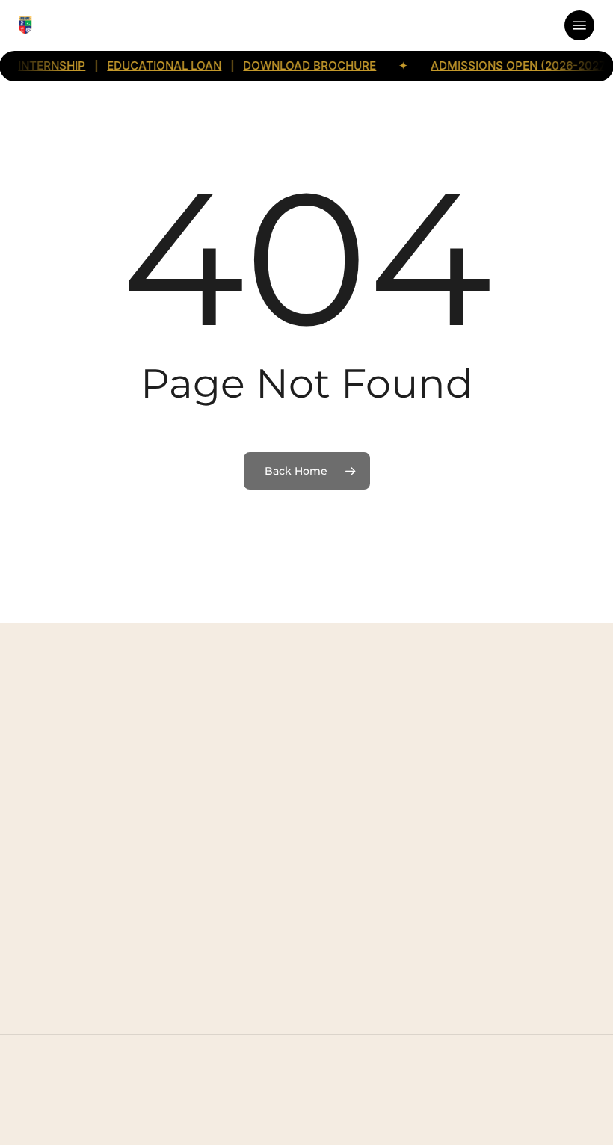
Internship (35, 66)
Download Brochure (293, 66)
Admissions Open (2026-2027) (504, 66)
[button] (579, 25)
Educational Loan (147, 66)
